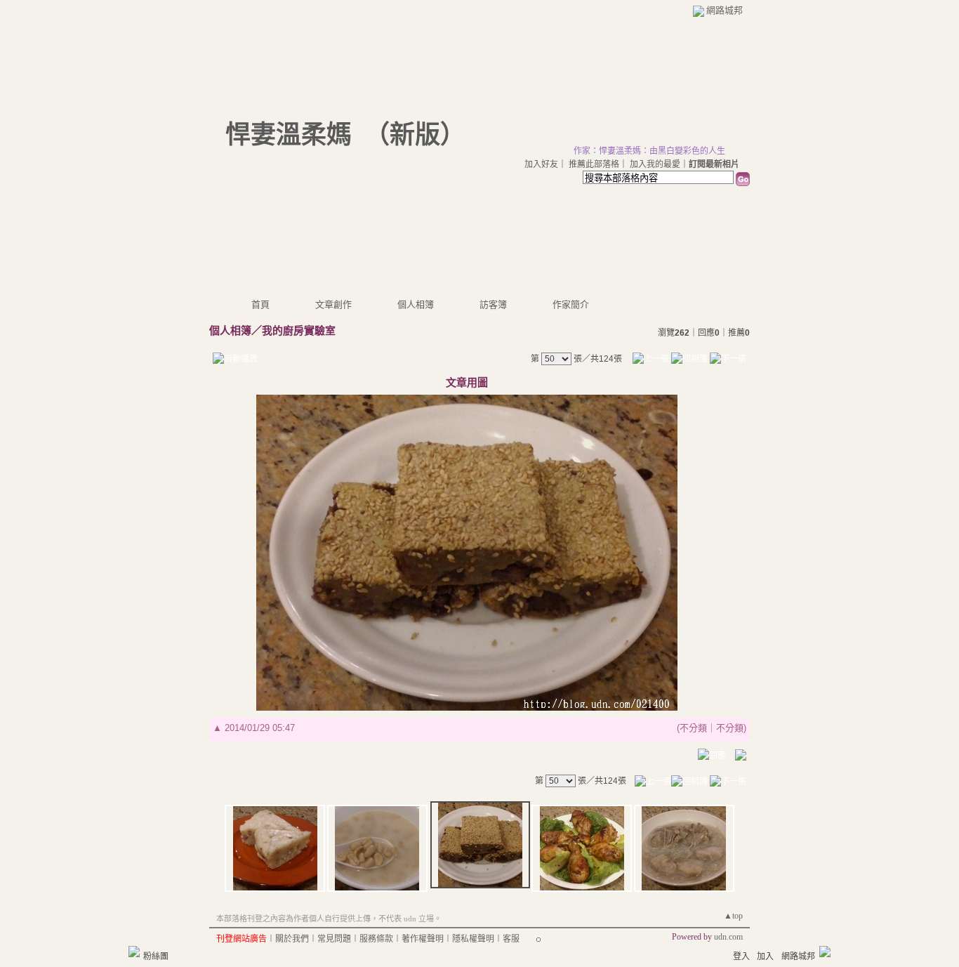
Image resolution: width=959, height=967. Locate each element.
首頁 (260, 304)
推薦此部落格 (594, 164)
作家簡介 (571, 304)
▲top (733, 916)
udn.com (728, 937)
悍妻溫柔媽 (288, 135)
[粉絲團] (134, 951)
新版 (415, 135)
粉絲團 (155, 956)
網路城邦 (724, 10)
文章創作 (333, 304)
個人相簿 (415, 304)
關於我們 (292, 939)
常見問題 (334, 939)
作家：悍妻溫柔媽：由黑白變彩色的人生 (649, 151)
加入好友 (541, 164)
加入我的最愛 (655, 164)
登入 (741, 956)
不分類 (693, 728)
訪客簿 (493, 304)
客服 (511, 939)
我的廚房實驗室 (299, 330)
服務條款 (376, 939)
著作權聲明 (423, 939)
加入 (765, 956)
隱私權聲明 (473, 939)
